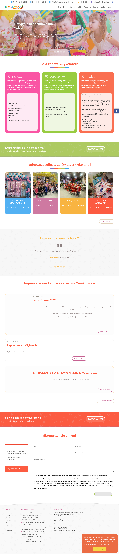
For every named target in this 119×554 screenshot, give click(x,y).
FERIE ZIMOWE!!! (27, 539)
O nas (59, 7)
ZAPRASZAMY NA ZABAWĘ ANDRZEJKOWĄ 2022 (30, 519)
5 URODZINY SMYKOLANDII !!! (31, 536)
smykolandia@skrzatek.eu (101, 2)
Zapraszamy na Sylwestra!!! (30, 515)
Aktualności (87, 7)
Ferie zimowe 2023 (27, 512)
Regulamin (110, 7)
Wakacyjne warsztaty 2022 (30, 534)
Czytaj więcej (105, 331)
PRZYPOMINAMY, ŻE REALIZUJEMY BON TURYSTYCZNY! (34, 523)
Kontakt (102, 7)
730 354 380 (84, 2)
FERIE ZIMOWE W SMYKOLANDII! (32, 541)
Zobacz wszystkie (105, 401)
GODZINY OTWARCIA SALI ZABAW (33, 531)
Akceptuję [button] (100, 549)
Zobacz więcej (106, 221)
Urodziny (79, 7)
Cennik (72, 7)
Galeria (95, 7)
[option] (59, 33)
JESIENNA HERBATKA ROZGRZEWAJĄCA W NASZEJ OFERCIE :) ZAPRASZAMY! (35, 528)
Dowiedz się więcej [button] (103, 544)
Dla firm (65, 7)
